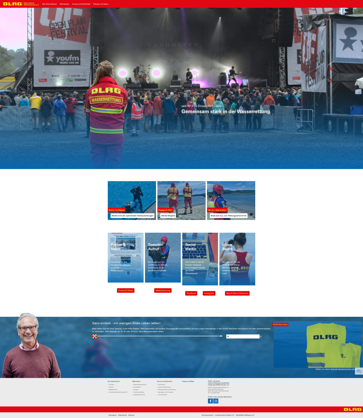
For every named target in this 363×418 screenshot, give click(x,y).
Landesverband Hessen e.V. (224, 383)
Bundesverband (207, 383)
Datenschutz (122, 383)
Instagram (209, 261)
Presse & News (125, 258)
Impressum (113, 383)
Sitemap (131, 383)
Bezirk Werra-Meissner (237, 261)
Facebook (191, 261)
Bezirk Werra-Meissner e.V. (245, 383)
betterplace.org (163, 258)
